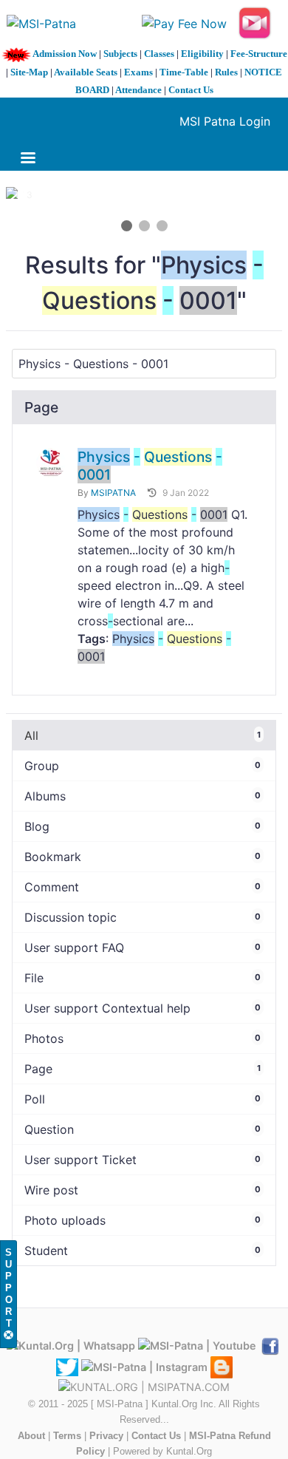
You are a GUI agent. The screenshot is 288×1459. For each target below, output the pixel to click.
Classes (159, 53)
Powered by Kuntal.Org (162, 1451)
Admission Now (64, 53)
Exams (138, 72)
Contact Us (190, 89)
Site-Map (29, 72)
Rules (226, 72)
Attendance (138, 89)
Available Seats (85, 72)
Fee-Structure (258, 53)
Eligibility (202, 53)
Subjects (120, 53)
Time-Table (184, 72)
